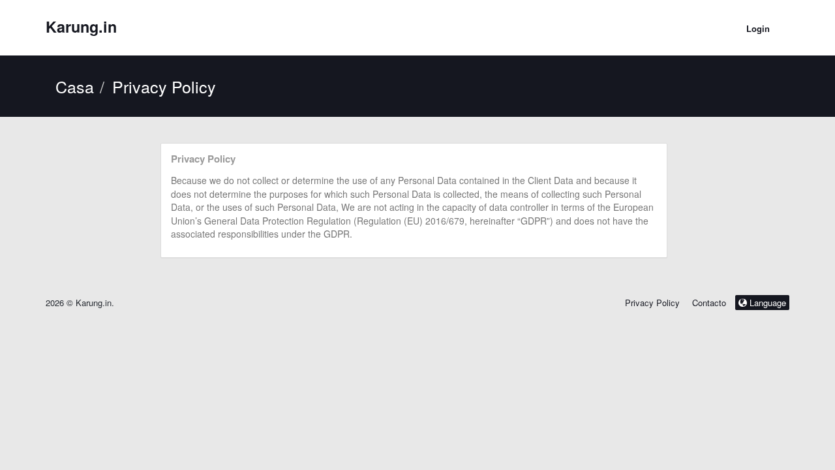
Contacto (710, 302)
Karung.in (81, 26)
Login (758, 28)
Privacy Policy (652, 302)
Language (766, 302)
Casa (74, 86)
